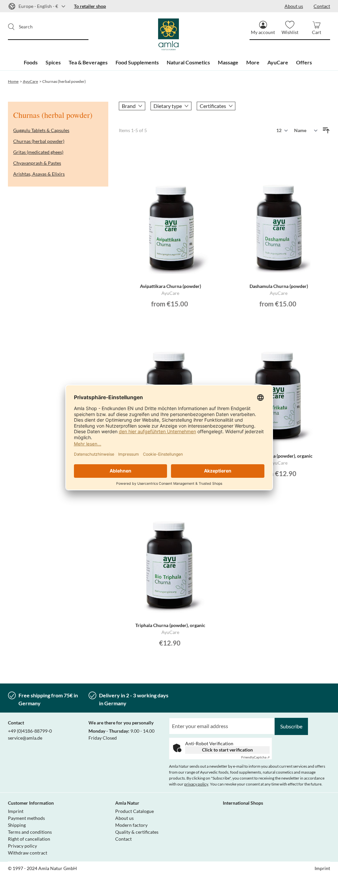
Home (13, 81)
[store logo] (169, 34)
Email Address (184, 721)
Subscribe (291, 726)
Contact (123, 839)
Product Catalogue (134, 811)
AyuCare (30, 81)
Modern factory (131, 825)
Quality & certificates (136, 832)
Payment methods (26, 818)
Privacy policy (22, 846)
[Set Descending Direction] (326, 130)
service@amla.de (25, 738)
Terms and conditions (30, 832)
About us (124, 818)
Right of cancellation (29, 839)
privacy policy (196, 784)
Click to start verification (227, 749)
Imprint (15, 811)
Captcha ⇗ (255, 757)
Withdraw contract (27, 853)
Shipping (17, 825)
